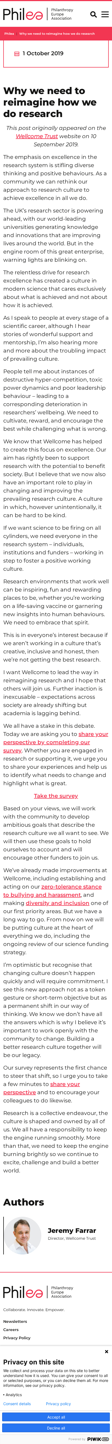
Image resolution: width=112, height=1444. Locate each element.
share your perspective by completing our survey (55, 742)
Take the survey (56, 796)
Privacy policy (58, 1404)
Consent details (17, 1404)
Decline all (56, 1428)
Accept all (56, 1417)
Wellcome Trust (37, 136)
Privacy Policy (16, 1338)
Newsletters (15, 1321)
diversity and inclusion (57, 903)
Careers (10, 1329)
